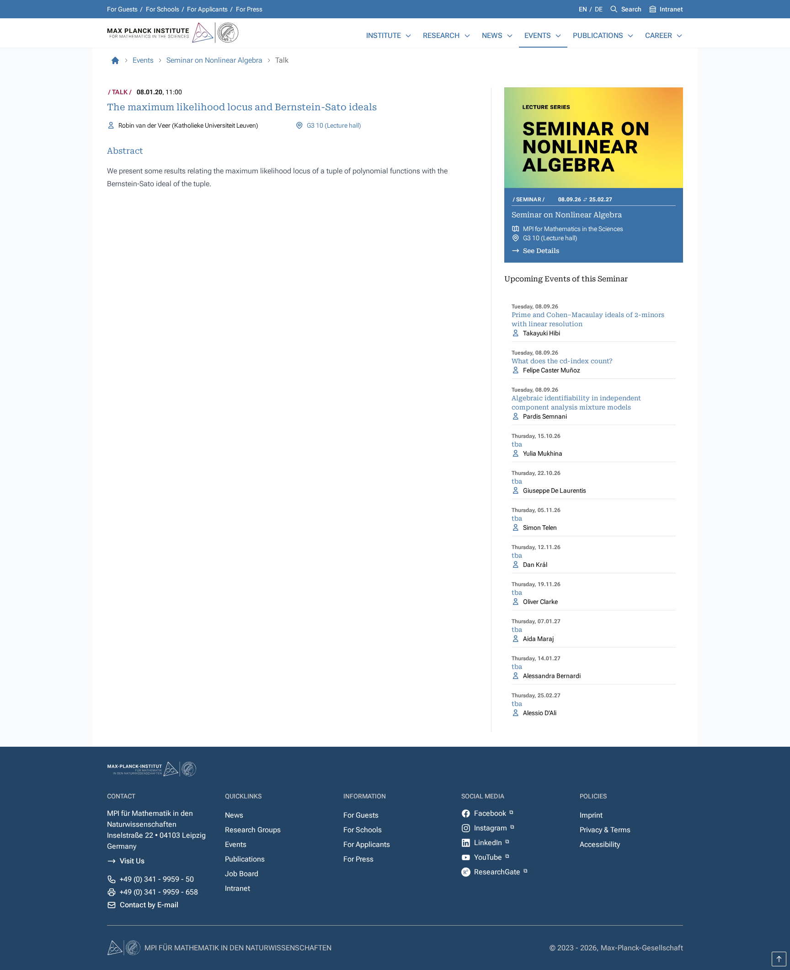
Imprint (591, 815)
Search (631, 9)
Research (441, 35)
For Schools (162, 9)
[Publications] (630, 35)
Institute (383, 35)
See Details (541, 250)
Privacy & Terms (605, 829)
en (583, 9)
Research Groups (253, 829)
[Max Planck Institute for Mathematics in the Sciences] (115, 60)
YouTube (489, 857)
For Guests (122, 9)
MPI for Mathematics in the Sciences (573, 228)
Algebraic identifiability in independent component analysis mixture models (576, 402)
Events (537, 35)
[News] (509, 35)
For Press (249, 9)
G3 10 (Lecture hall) (334, 125)
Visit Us (132, 861)
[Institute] (408, 35)
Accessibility (600, 844)
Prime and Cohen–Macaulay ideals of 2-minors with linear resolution (588, 319)
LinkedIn (489, 842)
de (599, 9)
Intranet (671, 9)
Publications (598, 35)
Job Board (241, 873)
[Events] (558, 35)
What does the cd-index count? (562, 361)
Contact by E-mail (149, 904)
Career (658, 35)
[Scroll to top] (779, 959)
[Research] (467, 35)
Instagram (491, 828)
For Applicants (207, 9)
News (492, 35)
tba (517, 444)
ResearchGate (498, 872)
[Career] (679, 35)
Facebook (491, 813)
